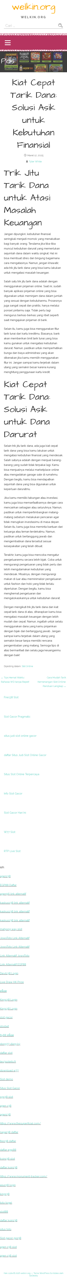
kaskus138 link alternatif (15, 902)
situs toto (5, 1229)
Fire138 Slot (11, 697)
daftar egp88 (8, 1149)
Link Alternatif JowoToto (14, 955)
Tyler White (35, 161)
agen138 (5, 876)
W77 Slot (9, 831)
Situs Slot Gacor (10, 1088)
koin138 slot (7, 1158)
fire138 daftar (8, 1141)
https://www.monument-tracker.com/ (23, 1176)
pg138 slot (6, 1096)
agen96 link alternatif (13, 893)
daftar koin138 (8, 1167)
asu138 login (8, 1185)
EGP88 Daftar (8, 885)
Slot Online (27, 666)
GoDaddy (33, 1275)
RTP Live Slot (12, 851)
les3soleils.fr (8, 1061)
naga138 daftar (9, 1132)
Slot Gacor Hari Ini (15, 812)
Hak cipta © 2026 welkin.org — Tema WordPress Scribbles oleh (33, 1273)
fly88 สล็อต (7, 1035)
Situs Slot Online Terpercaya (21, 774)
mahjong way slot (11, 929)
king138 (4, 1194)
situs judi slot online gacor (20, 735)
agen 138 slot (8, 1246)
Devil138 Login (9, 973)
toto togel (6, 1202)
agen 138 (5, 1105)
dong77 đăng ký (10, 1043)
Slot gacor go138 (10, 1238)
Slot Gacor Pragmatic (17, 716)
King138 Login (8, 999)
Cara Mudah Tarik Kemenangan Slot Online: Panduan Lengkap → (52, 682)
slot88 (4, 1211)
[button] (7, 42)
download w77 (9, 1070)
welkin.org (33, 7)
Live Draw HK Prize (12, 982)
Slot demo (6, 1079)
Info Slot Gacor (13, 793)
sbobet (4, 1026)
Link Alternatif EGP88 (13, 964)
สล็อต (3, 990)
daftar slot (6, 1052)
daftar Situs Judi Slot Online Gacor (25, 755)
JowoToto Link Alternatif (14, 938)
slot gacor (6, 1017)
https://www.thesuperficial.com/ (20, 1123)
